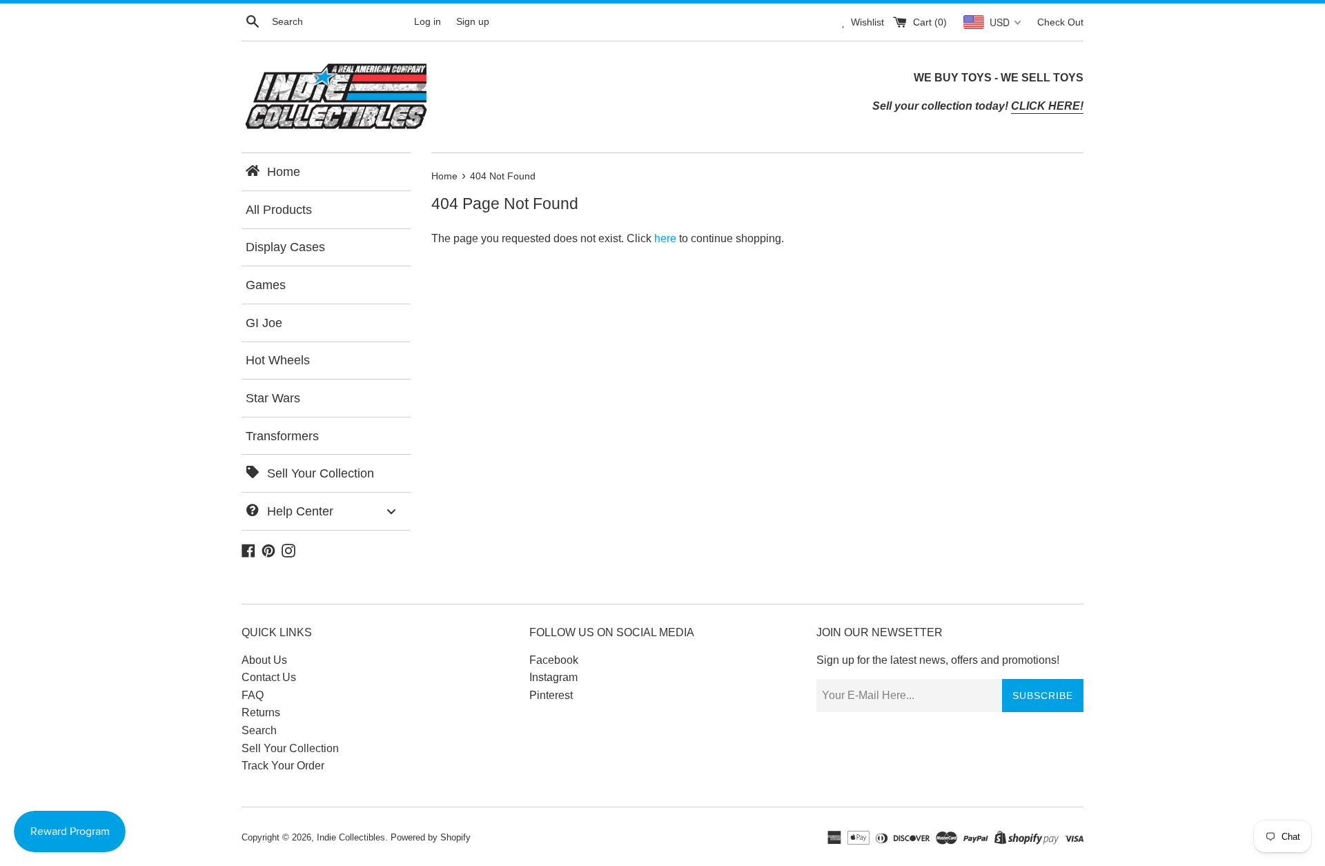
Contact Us (269, 677)
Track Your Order (283, 765)
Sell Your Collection (290, 748)
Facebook (553, 660)
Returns (261, 712)
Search (259, 730)
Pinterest (551, 695)
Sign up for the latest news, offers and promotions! (937, 660)
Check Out (1060, 22)
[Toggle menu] (391, 511)
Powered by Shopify (431, 837)
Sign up (472, 21)
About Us (264, 660)
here (665, 238)
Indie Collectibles (351, 837)
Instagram (553, 677)
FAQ (253, 695)
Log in (427, 21)
